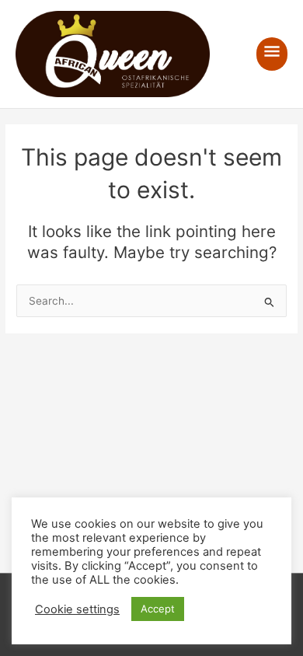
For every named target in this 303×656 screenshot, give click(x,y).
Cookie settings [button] (77, 609)
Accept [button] (158, 608)
